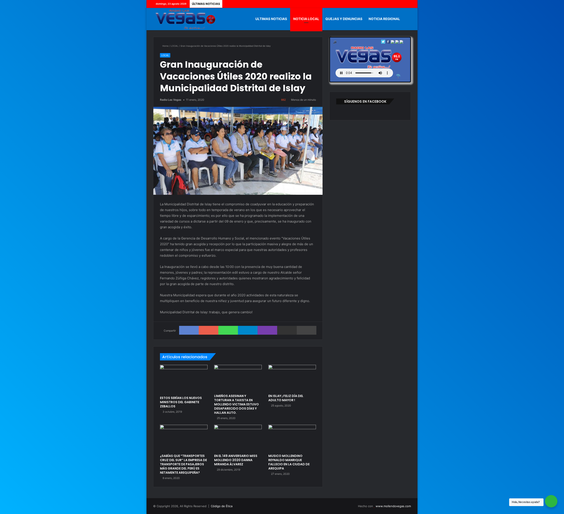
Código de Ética (221, 506)
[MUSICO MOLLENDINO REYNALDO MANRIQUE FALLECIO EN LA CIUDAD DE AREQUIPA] (292, 438)
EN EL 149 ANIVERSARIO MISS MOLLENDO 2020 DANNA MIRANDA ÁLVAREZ (235, 460)
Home (165, 46)
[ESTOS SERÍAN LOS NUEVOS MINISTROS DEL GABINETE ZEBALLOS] (184, 379)
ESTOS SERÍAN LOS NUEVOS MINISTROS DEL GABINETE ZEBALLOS (181, 402)
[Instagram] (407, 4)
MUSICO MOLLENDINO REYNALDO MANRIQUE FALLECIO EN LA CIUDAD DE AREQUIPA (289, 462)
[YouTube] (401, 4)
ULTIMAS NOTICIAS (271, 19)
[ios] (392, 42)
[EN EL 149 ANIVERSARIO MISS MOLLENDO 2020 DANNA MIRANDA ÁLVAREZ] (238, 438)
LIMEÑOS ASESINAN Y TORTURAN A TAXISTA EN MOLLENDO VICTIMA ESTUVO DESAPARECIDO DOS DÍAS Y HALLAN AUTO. (236, 404)
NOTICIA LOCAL (306, 19)
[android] (401, 42)
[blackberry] (397, 42)
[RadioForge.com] (398, 76)
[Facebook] (387, 4)
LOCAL (174, 46)
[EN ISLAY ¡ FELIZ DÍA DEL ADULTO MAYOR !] (292, 378)
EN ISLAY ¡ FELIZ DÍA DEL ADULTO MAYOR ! (285, 398)
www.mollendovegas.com (393, 506)
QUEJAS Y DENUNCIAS (343, 19)
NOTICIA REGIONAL (384, 19)
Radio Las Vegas (170, 99)
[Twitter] (394, 4)
